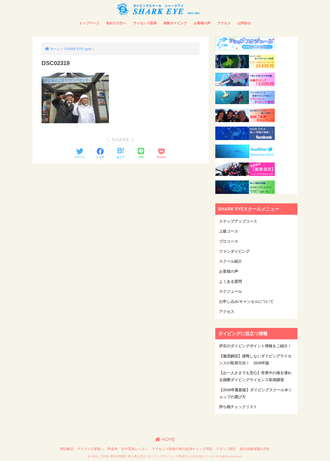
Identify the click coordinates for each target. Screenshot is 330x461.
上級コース (228, 231)
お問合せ (244, 23)
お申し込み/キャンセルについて (246, 301)
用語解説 (66, 449)
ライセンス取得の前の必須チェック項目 (182, 449)
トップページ (89, 23)
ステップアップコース (238, 221)
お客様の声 (202, 23)
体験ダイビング (175, 23)
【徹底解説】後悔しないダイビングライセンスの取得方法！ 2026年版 (255, 359)
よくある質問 (230, 281)
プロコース (228, 241)
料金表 (113, 449)
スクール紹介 (230, 261)
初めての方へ (116, 23)
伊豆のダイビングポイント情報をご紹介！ (255, 346)
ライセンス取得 (145, 23)
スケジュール (230, 291)
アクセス (224, 23)
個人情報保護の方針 (255, 449)
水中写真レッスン (134, 449)
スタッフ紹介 (226, 449)
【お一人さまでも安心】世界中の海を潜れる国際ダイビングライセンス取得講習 (255, 376)
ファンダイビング (234, 251)
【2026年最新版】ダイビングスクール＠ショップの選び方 (255, 393)
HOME (167, 439)
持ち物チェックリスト (238, 407)
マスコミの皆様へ (90, 449)
